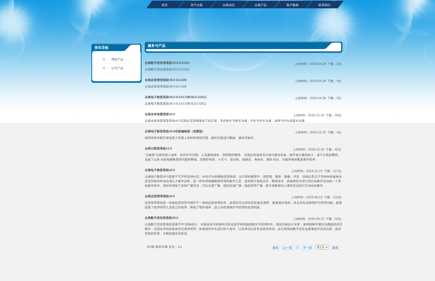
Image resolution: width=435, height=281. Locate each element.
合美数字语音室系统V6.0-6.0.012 (167, 63)
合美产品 (261, 5)
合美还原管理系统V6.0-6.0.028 (166, 80)
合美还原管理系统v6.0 (160, 196)
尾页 (335, 248)
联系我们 (324, 5)
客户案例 (292, 5)
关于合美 (197, 5)
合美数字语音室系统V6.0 (161, 218)
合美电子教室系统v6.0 (160, 170)
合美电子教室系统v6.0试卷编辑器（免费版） (175, 131)
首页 (165, 5)
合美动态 (229, 5)
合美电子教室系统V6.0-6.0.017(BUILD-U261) (175, 97)
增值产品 (117, 59)
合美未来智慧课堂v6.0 (160, 114)
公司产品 (117, 68)
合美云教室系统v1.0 (158, 148)
